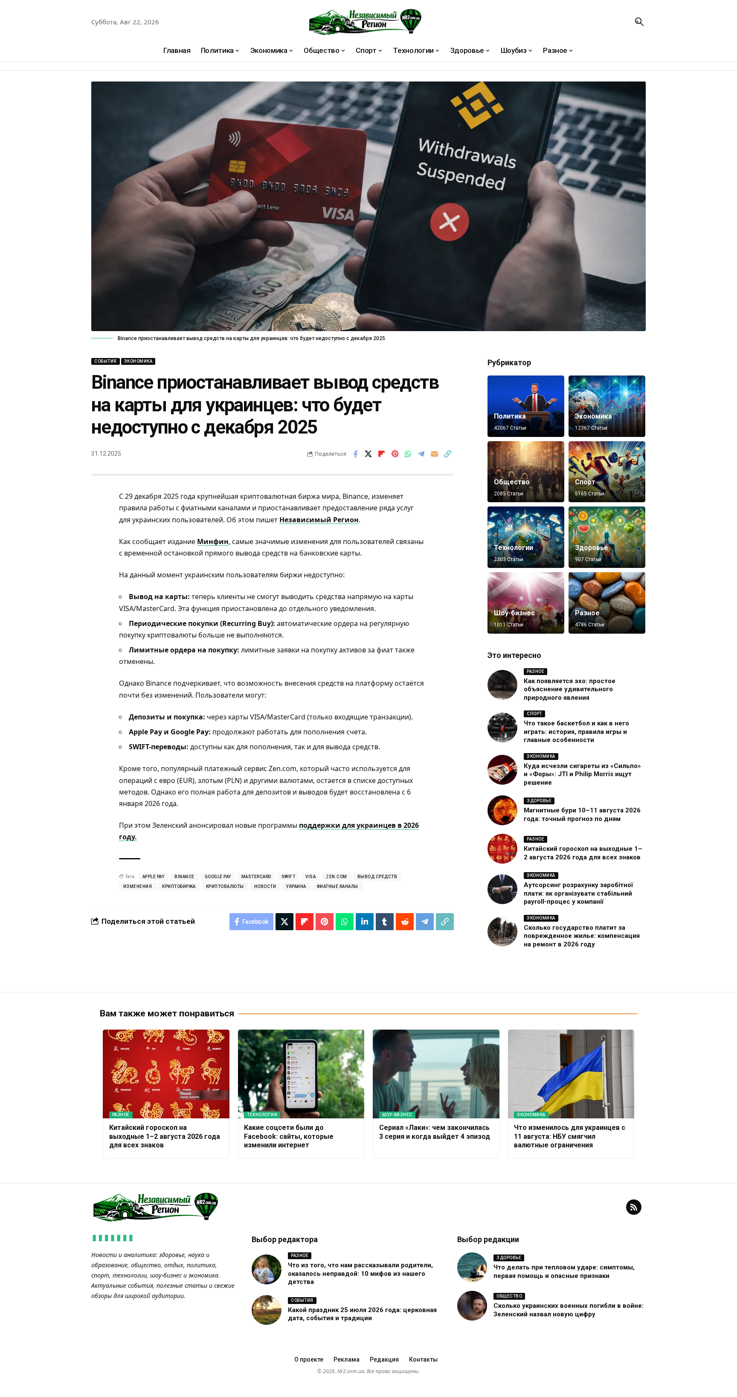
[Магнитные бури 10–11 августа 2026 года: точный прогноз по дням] (502, 810)
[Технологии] (525, 537)
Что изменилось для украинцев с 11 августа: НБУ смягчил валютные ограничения (569, 1136)
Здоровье (591, 548)
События (105, 361)
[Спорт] (607, 472)
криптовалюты (225, 886)
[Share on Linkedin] (365, 921)
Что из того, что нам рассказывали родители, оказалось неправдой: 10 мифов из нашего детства (360, 1273)
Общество (512, 482)
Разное (587, 613)
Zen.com (336, 876)
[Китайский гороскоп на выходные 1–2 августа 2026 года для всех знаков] (502, 849)
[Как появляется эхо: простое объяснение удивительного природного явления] (502, 685)
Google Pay (218, 876)
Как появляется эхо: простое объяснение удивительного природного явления (569, 689)
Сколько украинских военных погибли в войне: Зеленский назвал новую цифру (568, 1310)
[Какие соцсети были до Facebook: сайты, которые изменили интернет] (301, 1074)
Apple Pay (153, 876)
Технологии (513, 548)
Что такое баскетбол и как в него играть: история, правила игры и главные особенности (576, 731)
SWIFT (288, 876)
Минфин (213, 541)
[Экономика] (607, 406)
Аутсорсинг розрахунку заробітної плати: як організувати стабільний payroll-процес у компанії (578, 893)
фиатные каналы (337, 886)
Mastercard (256, 876)
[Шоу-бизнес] (525, 603)
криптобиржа (179, 886)
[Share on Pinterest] (395, 454)
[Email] (435, 454)
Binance (184, 876)
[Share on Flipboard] (382, 454)
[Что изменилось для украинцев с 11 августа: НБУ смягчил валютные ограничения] (571, 1074)
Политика (510, 416)
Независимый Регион (319, 519)
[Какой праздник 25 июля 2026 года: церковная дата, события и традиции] (266, 1310)
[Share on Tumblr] (385, 921)
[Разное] (607, 603)
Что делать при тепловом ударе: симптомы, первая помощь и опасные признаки (564, 1271)
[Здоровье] (607, 537)
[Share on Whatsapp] (408, 454)
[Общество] (525, 472)
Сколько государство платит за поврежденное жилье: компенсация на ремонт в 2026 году (582, 936)
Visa (310, 876)
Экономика (138, 361)
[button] (639, 21)
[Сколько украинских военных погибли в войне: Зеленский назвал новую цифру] (472, 1306)
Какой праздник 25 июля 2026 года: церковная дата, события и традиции (362, 1314)
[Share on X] (368, 454)
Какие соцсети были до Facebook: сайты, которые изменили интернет (289, 1136)
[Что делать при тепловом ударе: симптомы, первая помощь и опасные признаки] (472, 1267)
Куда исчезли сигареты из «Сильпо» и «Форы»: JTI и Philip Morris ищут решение (582, 774)
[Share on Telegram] (421, 454)
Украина (296, 886)
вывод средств (377, 876)
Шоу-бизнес (514, 613)
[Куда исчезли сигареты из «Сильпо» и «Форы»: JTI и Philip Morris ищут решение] (502, 770)
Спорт (585, 482)
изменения (137, 886)
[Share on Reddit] (405, 921)
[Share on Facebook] (355, 454)
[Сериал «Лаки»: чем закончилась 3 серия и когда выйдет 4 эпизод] (436, 1074)
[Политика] (525, 406)
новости (265, 886)
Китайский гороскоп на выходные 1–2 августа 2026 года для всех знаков (164, 1136)
